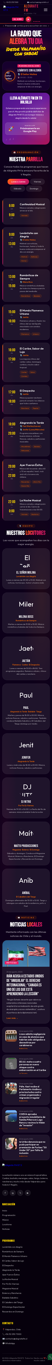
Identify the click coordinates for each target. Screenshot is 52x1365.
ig (13, 1192)
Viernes (37, 181)
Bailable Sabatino (10, 1297)
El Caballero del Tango (12, 1302)
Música (5, 1220)
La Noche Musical (10, 1279)
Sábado (17, 188)
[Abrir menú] (46, 10)
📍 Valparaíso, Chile (11, 1329)
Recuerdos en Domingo (13, 1311)
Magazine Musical (10, 1288)
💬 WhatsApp (8, 1343)
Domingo (34, 188)
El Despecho (8, 1265)
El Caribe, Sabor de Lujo (13, 1261)
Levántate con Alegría (12, 1247)
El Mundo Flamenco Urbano (14, 1256)
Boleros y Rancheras (11, 1293)
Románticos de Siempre (13, 1251)
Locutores (7, 1224)
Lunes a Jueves (18, 181)
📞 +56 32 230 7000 (11, 1334)
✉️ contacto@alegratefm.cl (14, 1338)
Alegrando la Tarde (11, 1270)
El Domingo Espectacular (13, 1307)
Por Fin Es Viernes (10, 1284)
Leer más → (12, 1018)
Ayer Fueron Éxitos (11, 1274)
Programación (8, 1215)
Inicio (4, 1210)
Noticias (6, 1229)
